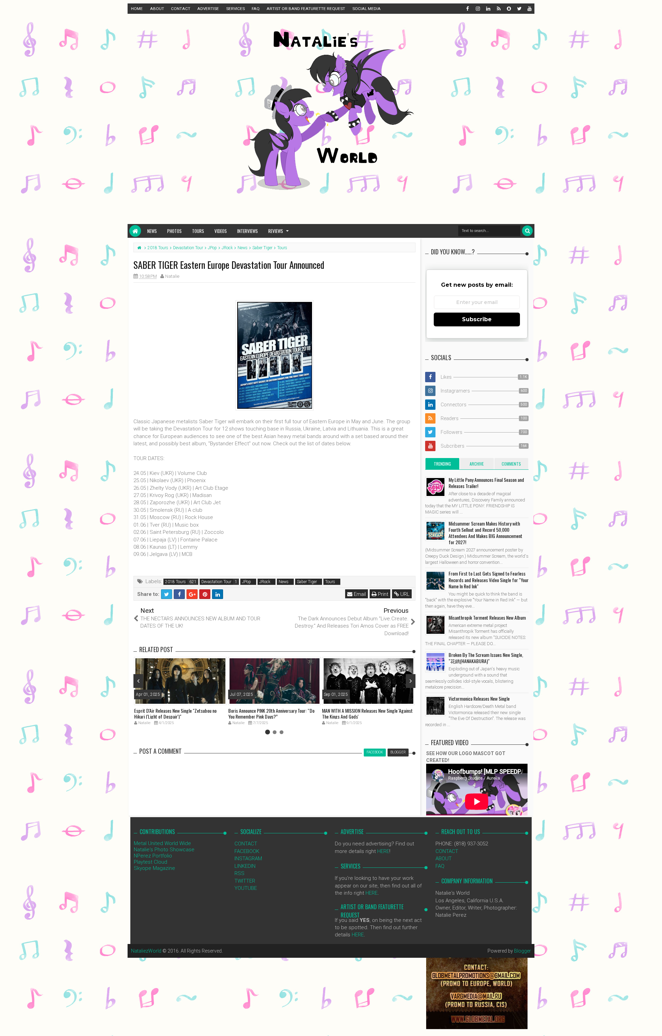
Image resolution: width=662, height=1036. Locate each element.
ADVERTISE (208, 8)
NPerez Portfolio (153, 856)
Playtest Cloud (150, 862)
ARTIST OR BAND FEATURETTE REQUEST (306, 8)
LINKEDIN (244, 866)
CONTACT (180, 8)
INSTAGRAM (248, 858)
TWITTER (244, 881)
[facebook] (467, 8)
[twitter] (519, 8)
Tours (198, 230)
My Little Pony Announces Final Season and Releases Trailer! (486, 482)
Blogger (522, 951)
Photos (174, 230)
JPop (246, 581)
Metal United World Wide (162, 843)
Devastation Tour (216, 581)
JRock (264, 581)
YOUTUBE (245, 888)
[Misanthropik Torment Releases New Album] (435, 625)
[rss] (498, 8)
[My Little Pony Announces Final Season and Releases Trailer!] (435, 487)
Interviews (247, 230)
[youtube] (529, 8)
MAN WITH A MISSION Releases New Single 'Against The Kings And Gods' (367, 713)
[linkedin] (488, 8)
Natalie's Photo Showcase (164, 849)
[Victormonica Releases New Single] (435, 706)
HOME (137, 8)
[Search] (527, 230)
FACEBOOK (246, 851)
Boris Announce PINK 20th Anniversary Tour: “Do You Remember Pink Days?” (271, 713)
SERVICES (235, 8)
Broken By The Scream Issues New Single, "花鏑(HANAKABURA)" (486, 657)
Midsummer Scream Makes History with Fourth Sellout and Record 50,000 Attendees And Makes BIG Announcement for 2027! (485, 533)
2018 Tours (175, 581)
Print (382, 594)
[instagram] (477, 8)
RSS (239, 873)
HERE (383, 851)
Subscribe (477, 319)
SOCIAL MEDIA (366, 8)
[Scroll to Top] (653, 1024)
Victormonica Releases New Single (479, 698)
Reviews (275, 230)
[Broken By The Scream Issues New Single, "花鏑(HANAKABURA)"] (435, 662)
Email (359, 594)
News (152, 230)
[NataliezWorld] (135, 231)
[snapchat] (508, 8)
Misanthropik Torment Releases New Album (487, 617)
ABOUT (157, 8)
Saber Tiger (307, 581)
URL (404, 594)
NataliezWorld (146, 951)
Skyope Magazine (154, 868)
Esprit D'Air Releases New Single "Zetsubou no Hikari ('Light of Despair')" (175, 713)
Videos (220, 230)
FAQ (256, 8)
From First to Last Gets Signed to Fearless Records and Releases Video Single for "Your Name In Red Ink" (489, 579)
